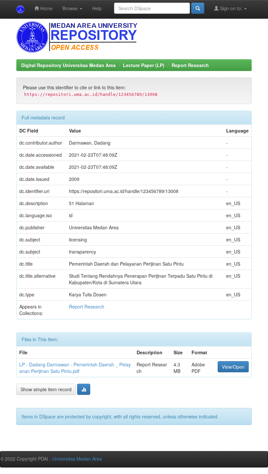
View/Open (233, 366)
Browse (70, 8)
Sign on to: (231, 8)
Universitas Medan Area (77, 458)
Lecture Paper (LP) (143, 65)
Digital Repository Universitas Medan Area (68, 65)
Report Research (190, 65)
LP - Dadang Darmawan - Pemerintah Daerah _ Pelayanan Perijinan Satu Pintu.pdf (75, 367)
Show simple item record (46, 389)
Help (97, 8)
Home (46, 8)
